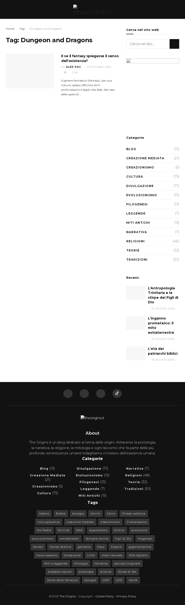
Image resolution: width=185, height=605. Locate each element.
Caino (111, 513)
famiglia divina (97, 538)
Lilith (91, 555)
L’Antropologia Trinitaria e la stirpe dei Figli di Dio (163, 295)
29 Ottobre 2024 (99, 67)
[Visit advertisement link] (152, 91)
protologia (86, 571)
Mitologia (81, 563)
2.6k (74, 72)
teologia (90, 580)
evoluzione (139, 530)
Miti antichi (138, 222)
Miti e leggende (56, 563)
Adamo (44, 513)
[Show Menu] (8, 9)
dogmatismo (98, 530)
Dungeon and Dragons (46, 28)
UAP (106, 580)
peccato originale (127, 563)
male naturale (112, 555)
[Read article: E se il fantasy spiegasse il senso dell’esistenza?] (30, 71)
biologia (78, 513)
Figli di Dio (123, 538)
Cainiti (95, 513)
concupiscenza (49, 522)
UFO (119, 580)
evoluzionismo (42, 538)
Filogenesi (137, 204)
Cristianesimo (137, 522)
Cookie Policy (104, 596)
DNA (79, 530)
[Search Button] (177, 9)
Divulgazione (140, 186)
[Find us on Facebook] (68, 393)
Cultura (134, 176)
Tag (22, 28)
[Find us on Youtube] (84, 393)
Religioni (135, 241)
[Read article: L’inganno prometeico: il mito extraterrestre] (135, 323)
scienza (106, 571)
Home (10, 28)
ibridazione (72, 555)
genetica (84, 547)
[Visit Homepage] (92, 9)
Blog (131, 149)
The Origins (67, 596)
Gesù (101, 547)
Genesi (38, 547)
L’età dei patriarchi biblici (163, 351)
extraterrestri (69, 538)
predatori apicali (60, 571)
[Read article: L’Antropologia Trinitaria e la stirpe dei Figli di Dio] (135, 293)
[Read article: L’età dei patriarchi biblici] (135, 353)
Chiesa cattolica (133, 513)
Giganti (116, 547)
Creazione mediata (145, 158)
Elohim (119, 530)
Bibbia (61, 513)
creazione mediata (80, 522)
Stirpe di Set (127, 571)
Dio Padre (44, 530)
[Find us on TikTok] (117, 393)
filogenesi (145, 538)
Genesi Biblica (60, 547)
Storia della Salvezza (62, 580)
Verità (133, 580)
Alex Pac (73, 67)
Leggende (135, 213)
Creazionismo (140, 167)
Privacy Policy (126, 596)
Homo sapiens (46, 555)
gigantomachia (140, 547)
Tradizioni (137, 259)
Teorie (132, 250)
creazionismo (110, 522)
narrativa (101, 563)
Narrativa (136, 232)
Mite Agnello (138, 555)
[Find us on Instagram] (100, 393)
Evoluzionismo (141, 195)
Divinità (64, 530)
